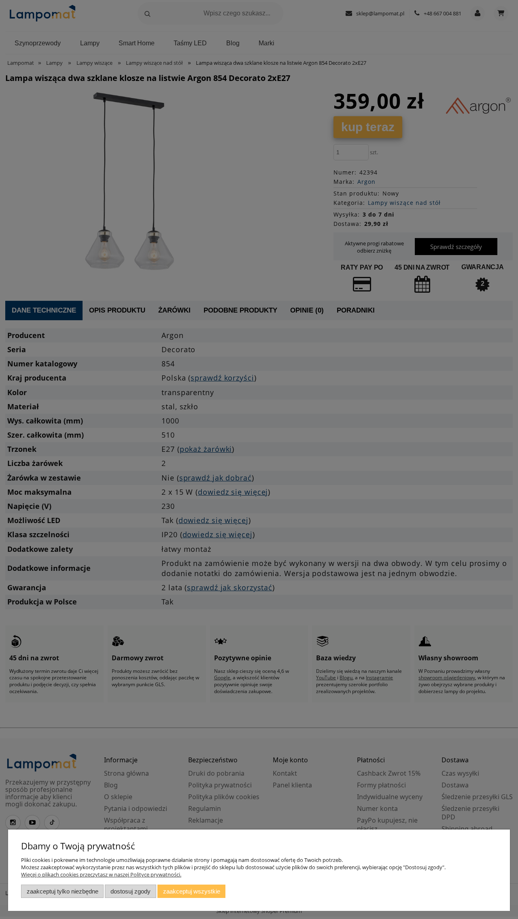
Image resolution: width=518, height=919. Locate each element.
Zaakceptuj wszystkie (191, 891)
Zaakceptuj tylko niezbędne (62, 891)
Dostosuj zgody (130, 891)
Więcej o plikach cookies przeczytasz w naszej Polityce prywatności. (101, 874)
